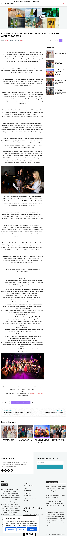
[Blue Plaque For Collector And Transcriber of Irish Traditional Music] (50, 91)
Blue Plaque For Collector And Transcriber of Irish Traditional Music (60, 91)
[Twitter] (8, 470)
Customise (11, 529)
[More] (64, 40)
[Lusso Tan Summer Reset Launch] (50, 54)
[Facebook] (60, 40)
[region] (21, 524)
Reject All (21, 529)
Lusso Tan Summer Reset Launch (60, 54)
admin (6, 40)
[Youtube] (12, 470)
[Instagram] (5, 470)
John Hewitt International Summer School (59, 63)
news (21, 40)
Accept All (32, 529)
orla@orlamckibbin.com (36, 393)
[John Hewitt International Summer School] (50, 64)
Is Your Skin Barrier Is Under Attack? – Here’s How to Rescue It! (17, 413)
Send (49, 467)
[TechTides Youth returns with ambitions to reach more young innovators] (50, 73)
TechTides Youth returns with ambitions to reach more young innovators (60, 73)
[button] (3, 3)
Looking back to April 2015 (54, 412)
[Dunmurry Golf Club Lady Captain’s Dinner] (50, 82)
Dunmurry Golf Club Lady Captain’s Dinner (60, 82)
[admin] (2, 40)
